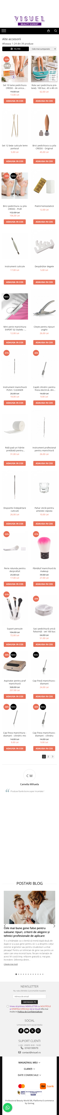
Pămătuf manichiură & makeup (44, 570)
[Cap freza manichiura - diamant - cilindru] (44, 716)
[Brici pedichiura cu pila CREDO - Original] (44, 125)
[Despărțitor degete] (44, 246)
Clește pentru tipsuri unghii (44, 328)
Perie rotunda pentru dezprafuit (15, 570)
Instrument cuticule (15, 266)
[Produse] (4, 31)
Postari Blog (29, 883)
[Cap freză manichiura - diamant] (44, 664)
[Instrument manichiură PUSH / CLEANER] (15, 366)
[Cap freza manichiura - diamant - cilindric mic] (15, 716)
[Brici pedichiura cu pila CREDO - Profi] (15, 185)
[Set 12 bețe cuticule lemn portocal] (15, 125)
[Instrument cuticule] (15, 246)
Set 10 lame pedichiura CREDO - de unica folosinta (14, 86)
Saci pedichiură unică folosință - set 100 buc (44, 630)
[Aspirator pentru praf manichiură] (15, 664)
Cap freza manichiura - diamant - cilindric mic (14, 734)
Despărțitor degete (44, 266)
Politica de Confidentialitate (30, 1011)
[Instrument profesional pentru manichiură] (44, 427)
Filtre (17, 48)
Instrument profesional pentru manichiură (44, 449)
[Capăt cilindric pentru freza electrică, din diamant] (44, 366)
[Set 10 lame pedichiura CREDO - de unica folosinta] (15, 69)
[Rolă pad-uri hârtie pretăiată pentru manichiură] (15, 427)
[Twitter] (32, 1030)
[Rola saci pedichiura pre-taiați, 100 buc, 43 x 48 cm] (44, 69)
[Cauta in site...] (55, 31)
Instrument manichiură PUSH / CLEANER (15, 388)
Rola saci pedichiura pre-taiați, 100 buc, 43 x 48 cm (44, 86)
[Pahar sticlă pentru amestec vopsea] (44, 487)
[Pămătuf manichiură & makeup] (44, 548)
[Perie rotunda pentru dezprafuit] (15, 548)
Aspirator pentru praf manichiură (15, 682)
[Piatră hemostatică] (44, 185)
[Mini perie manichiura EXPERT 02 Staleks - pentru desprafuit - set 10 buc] (15, 306)
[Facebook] (21, 1030)
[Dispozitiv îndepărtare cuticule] (15, 487)
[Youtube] (26, 1030)
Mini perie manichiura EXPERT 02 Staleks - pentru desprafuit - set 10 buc (15, 328)
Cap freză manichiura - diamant (44, 682)
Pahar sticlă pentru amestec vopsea (44, 509)
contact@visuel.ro (31, 1052)
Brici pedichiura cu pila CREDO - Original (44, 147)
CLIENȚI (28, 1068)
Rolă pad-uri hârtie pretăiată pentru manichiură (14, 449)
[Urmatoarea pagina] (52, 756)
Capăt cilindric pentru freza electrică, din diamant (44, 388)
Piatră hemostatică (44, 206)
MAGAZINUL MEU (28, 1062)
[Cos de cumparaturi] (48, 31)
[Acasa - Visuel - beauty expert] (29, 20)
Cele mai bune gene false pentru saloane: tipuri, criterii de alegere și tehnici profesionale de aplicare (27, 932)
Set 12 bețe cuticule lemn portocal (15, 147)
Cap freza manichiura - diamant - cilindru (44, 734)
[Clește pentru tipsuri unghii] (44, 306)
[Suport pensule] (15, 608)
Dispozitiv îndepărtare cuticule (14, 509)
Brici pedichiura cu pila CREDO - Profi (15, 207)
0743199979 (31, 1048)
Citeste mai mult (11, 964)
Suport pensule (15, 628)
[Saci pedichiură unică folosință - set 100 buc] (44, 608)
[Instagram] (38, 1030)
